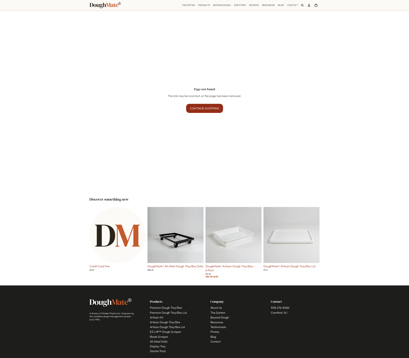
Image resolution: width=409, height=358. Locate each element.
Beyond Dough (219, 317)
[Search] (302, 5)
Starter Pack (158, 351)
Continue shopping (204, 108)
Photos (214, 332)
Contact (215, 341)
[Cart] (316, 5)
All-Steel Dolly (159, 341)
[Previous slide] (152, 234)
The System (217, 312)
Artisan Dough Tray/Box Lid (167, 327)
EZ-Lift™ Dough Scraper (165, 332)
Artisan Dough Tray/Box (165, 322)
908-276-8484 (280, 308)
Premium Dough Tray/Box (166, 308)
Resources (216, 322)
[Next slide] (199, 234)
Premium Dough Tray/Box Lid (168, 312)
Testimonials (218, 327)
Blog (213, 337)
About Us (216, 308)
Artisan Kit (156, 317)
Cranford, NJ (279, 312)
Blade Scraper (159, 337)
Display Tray (158, 346)
